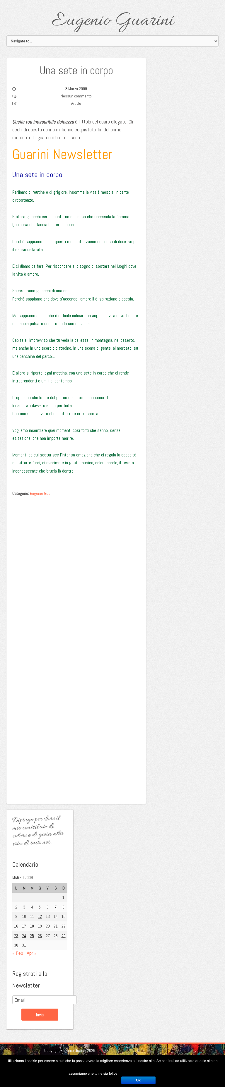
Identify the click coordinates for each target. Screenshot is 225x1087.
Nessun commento (76, 96)
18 (32, 926)
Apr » (32, 953)
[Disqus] (76, 572)
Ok (138, 1080)
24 (24, 935)
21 (56, 926)
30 (16, 945)
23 (16, 935)
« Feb (17, 953)
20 (48, 926)
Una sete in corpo (76, 70)
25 (32, 935)
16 (16, 926)
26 (40, 935)
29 (64, 935)
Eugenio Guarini (113, 21)
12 (40, 916)
